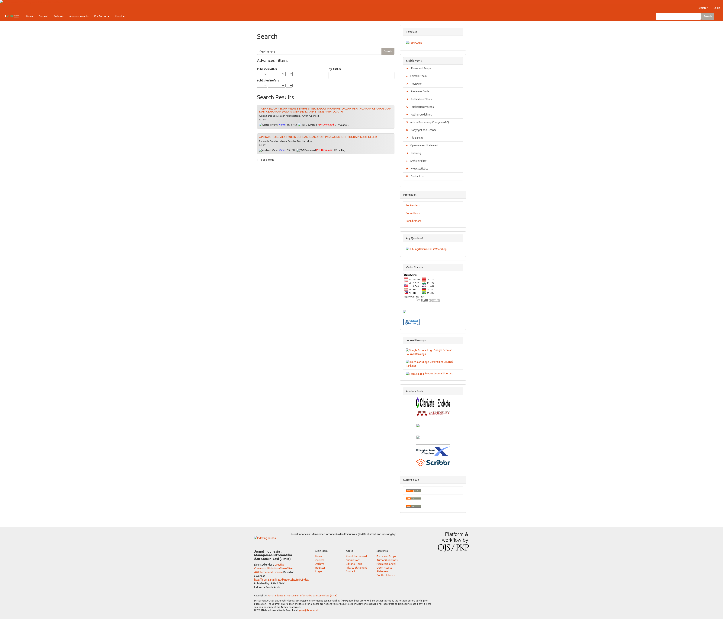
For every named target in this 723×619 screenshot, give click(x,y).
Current (43, 16)
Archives (58, 16)
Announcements (79, 16)
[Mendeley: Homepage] (433, 412)
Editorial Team (416, 76)
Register (703, 7)
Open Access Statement (422, 145)
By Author (335, 69)
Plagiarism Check (386, 563)
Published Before (268, 80)
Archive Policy (416, 160)
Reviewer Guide (417, 91)
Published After (267, 69)
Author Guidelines (419, 114)
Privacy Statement (356, 567)
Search (708, 16)
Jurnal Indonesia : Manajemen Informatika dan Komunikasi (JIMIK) (302, 595)
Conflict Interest (386, 575)
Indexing (413, 153)
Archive (319, 563)
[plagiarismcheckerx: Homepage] (433, 450)
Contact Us (415, 176)
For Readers (413, 205)
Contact (350, 571)
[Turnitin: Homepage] (433, 428)
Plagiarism (414, 137)
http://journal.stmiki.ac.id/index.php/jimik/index (281, 579)
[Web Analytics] (411, 321)
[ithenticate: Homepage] (433, 439)
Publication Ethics (419, 99)
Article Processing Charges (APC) (427, 122)
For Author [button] (100, 16)
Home (29, 16)
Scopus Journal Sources (438, 373)
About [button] (119, 16)
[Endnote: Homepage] (433, 402)
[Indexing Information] (265, 537)
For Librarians (414, 220)
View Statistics (417, 168)
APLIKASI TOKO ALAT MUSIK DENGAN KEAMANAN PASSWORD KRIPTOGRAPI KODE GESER (318, 136)
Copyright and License (421, 130)
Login (717, 7)
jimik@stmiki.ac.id (308, 610)
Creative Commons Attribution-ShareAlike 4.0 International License (273, 568)
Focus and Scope (418, 68)
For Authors (413, 213)
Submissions (353, 560)
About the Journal (356, 556)
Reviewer (414, 83)
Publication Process (420, 106)
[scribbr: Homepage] (433, 462)
